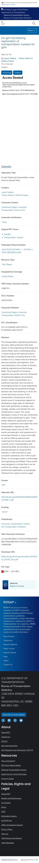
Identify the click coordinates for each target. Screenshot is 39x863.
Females (7, 234)
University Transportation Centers (15, 524)
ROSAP (8, 602)
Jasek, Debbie (10, 58)
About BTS (5, 732)
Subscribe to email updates (14, 714)
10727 (5, 512)
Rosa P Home (8, 636)
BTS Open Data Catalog (11, 765)
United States (7, 276)
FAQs (3, 741)
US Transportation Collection (13, 526)
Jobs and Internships (9, 745)
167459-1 (28, 249)
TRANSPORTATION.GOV (9, 860)
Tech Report (7, 264)
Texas (4, 222)
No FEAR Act (6, 820)
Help (5, 656)
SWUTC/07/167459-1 (12, 249)
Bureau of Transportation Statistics (18, 18)
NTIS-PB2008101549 (11, 252)
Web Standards (7, 843)
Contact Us (7, 664)
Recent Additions (10, 644)
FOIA (3, 811)
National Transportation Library (14, 770)
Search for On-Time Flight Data (13, 774)
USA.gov (4, 834)
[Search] (34, 23)
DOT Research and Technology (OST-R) (17, 750)
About (5, 660)
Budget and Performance (11, 798)
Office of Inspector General (12, 825)
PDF (3, 485)
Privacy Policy (7, 829)
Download (7, 72)
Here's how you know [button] (8, 4)
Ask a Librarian (7, 761)
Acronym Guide (7, 778)
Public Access (9, 648)
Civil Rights (6, 803)
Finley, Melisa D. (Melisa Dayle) (15, 195)
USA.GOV (24, 860)
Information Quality (9, 816)
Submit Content (9, 652)
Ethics (3, 807)
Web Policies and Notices (11, 838)
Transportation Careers (13, 237)
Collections (7, 640)
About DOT (5, 794)
